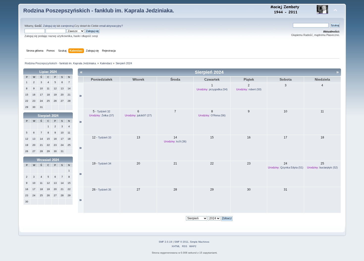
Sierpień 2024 (48, 116)
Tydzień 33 (104, 137)
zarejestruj (67, 25)
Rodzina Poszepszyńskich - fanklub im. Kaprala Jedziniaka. (98, 10)
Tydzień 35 (104, 189)
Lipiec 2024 (48, 72)
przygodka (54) (218, 89)
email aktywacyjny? (111, 25)
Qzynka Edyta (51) (291, 167)
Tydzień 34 (104, 163)
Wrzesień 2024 (48, 160)
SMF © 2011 (181, 241)
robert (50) (255, 89)
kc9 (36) (181, 141)
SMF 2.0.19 (165, 241)
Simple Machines (199, 241)
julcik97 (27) (144, 115)
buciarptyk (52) (328, 167)
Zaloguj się (49, 25)
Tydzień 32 (103, 111)
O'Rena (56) (218, 115)
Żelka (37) (108, 115)
